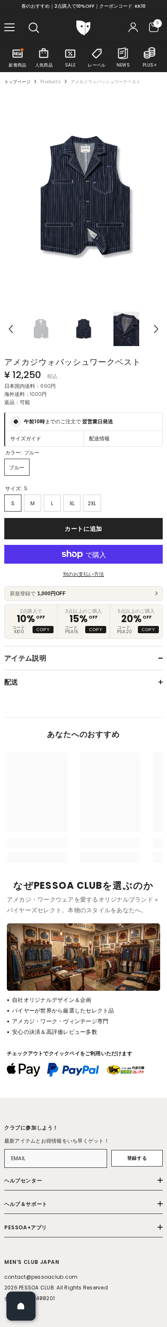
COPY (43, 629)
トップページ (17, 82)
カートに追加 (83, 528)
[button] (10, 329)
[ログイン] (133, 27)
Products (50, 82)
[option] (83, 198)
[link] (37, 843)
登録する (137, 1158)
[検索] (34, 28)
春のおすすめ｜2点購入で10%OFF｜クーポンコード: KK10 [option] (83, 6)
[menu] (9, 27)
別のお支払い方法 (83, 574)
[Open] (21, 1306)
